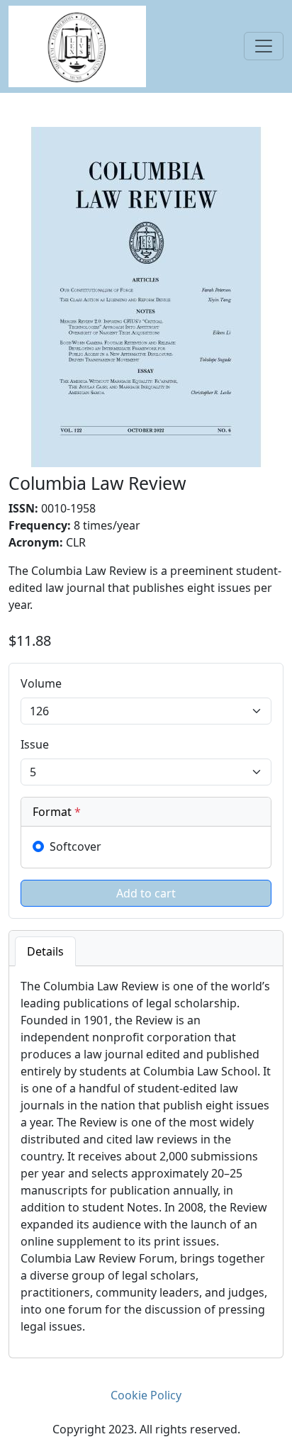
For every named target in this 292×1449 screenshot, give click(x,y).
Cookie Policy (146, 1395)
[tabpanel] (146, 1162)
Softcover (75, 846)
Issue (35, 744)
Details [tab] (45, 951)
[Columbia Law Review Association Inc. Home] (77, 45)
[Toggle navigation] (263, 46)
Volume (41, 683)
